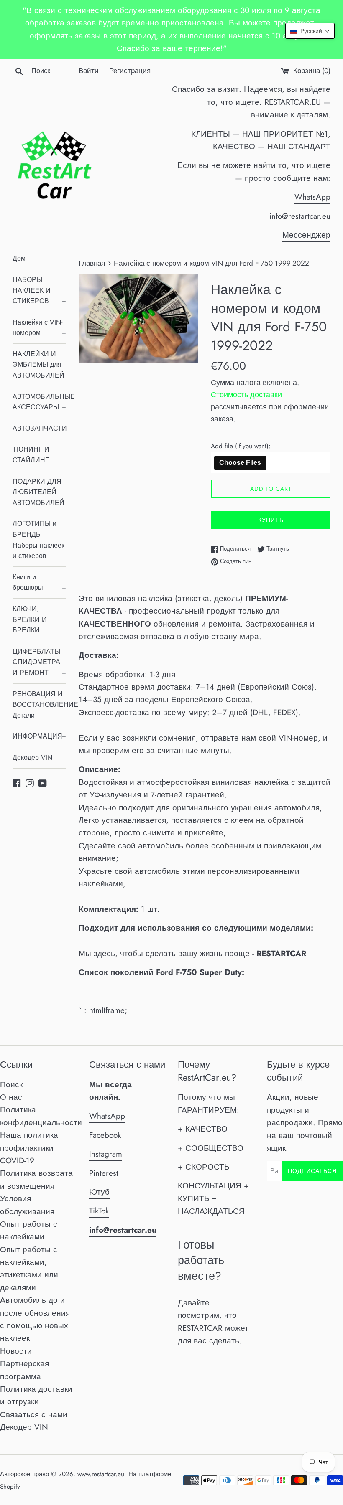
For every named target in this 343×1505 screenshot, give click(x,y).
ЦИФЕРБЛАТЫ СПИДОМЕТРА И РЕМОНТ (39, 662)
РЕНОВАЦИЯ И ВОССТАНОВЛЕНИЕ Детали (39, 704)
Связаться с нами (33, 1414)
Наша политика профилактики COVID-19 (29, 1147)
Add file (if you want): (241, 446)
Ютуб (99, 1192)
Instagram (105, 1154)
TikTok (99, 1210)
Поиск (11, 1084)
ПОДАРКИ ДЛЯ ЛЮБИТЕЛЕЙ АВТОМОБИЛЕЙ (38, 492)
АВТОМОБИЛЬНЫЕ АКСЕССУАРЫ (39, 402)
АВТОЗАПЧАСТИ (39, 428)
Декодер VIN (32, 757)
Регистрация (130, 71)
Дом (19, 258)
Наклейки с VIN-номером (39, 327)
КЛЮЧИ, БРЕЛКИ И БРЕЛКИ (30, 619)
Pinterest (103, 1173)
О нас (11, 1097)
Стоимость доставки (246, 394)
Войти (89, 71)
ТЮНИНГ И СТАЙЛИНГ (31, 454)
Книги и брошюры (39, 582)
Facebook (105, 1135)
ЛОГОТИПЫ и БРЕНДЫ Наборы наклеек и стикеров (38, 540)
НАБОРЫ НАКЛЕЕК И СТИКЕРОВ (39, 290)
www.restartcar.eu (100, 1474)
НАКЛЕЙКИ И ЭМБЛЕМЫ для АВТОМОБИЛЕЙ (39, 364)
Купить (271, 520)
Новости (16, 1351)
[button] (310, 30)
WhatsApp (312, 197)
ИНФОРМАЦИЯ (39, 736)
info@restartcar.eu (299, 216)
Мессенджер (306, 235)
